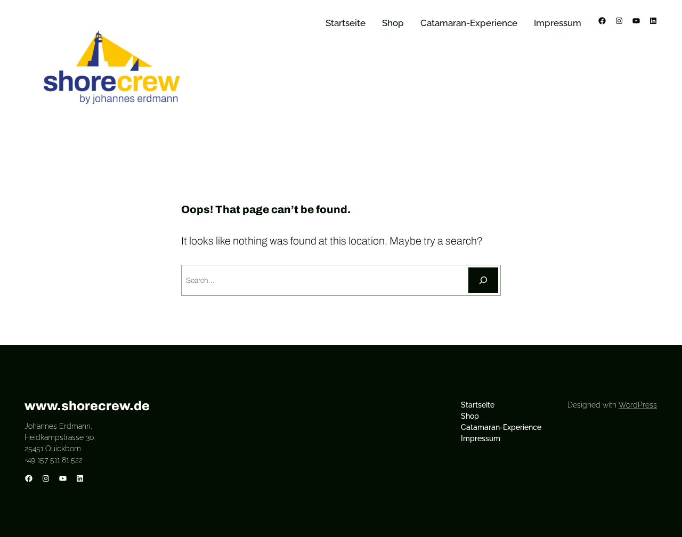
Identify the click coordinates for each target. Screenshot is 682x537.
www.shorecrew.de (87, 406)
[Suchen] (483, 280)
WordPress (638, 405)
